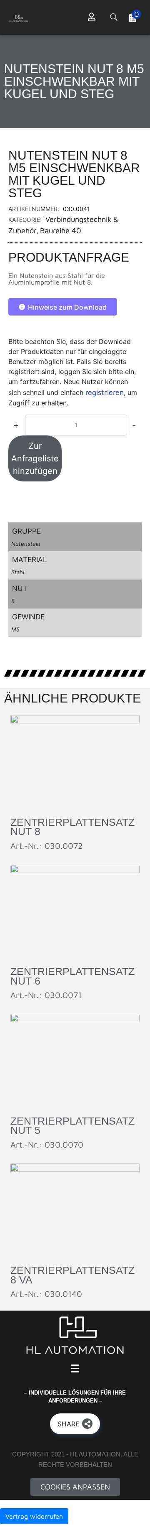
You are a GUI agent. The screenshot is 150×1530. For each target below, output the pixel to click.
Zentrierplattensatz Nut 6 (72, 976)
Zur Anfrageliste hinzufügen (35, 458)
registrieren (104, 392)
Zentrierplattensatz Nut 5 (72, 1125)
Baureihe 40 (60, 230)
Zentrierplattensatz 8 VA (72, 1275)
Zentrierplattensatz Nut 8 (72, 827)
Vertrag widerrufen (34, 1516)
